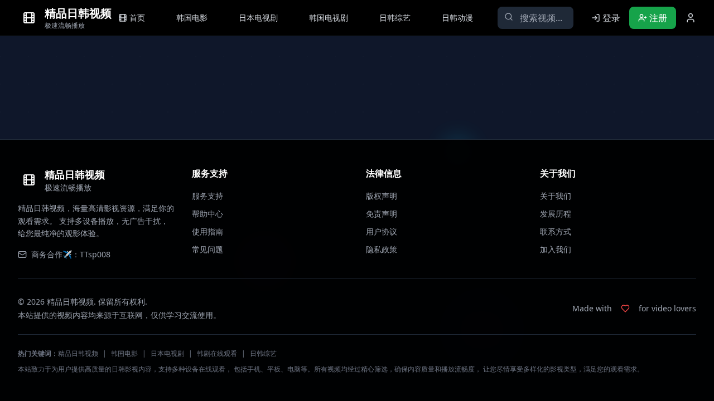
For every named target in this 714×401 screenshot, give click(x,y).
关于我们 (555, 195)
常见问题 (207, 249)
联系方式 (555, 231)
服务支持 (207, 195)
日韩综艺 (263, 353)
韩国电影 (124, 353)
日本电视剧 (167, 353)
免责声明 (381, 213)
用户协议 (381, 231)
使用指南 (207, 231)
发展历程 (555, 213)
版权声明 (381, 195)
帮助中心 (207, 213)
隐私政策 (381, 249)
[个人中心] (690, 17)
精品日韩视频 (78, 353)
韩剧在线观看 (217, 353)
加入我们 (555, 249)
